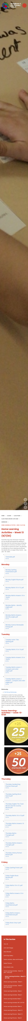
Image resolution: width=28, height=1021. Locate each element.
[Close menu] (24, 5)
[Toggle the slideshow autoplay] (25, 507)
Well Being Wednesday (10, 692)
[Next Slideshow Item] (25, 499)
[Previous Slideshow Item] (25, 503)
